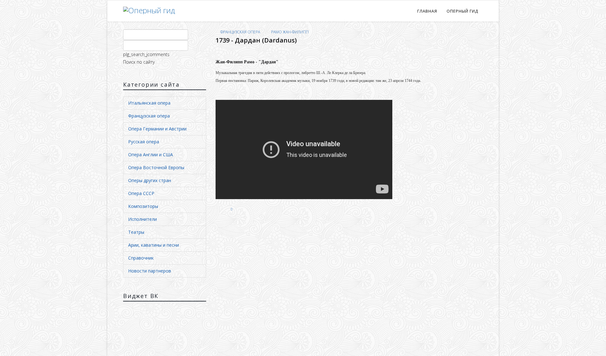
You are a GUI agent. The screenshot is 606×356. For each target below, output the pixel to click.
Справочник (141, 258)
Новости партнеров (149, 271)
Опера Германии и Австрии (157, 129)
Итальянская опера (149, 103)
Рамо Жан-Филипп (290, 32)
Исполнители (142, 219)
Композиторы (143, 206)
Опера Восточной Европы (156, 167)
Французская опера (149, 116)
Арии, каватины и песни (153, 245)
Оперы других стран (149, 180)
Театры (136, 232)
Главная (427, 11)
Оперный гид (462, 11)
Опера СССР (141, 193)
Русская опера (143, 142)
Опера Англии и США (150, 155)
